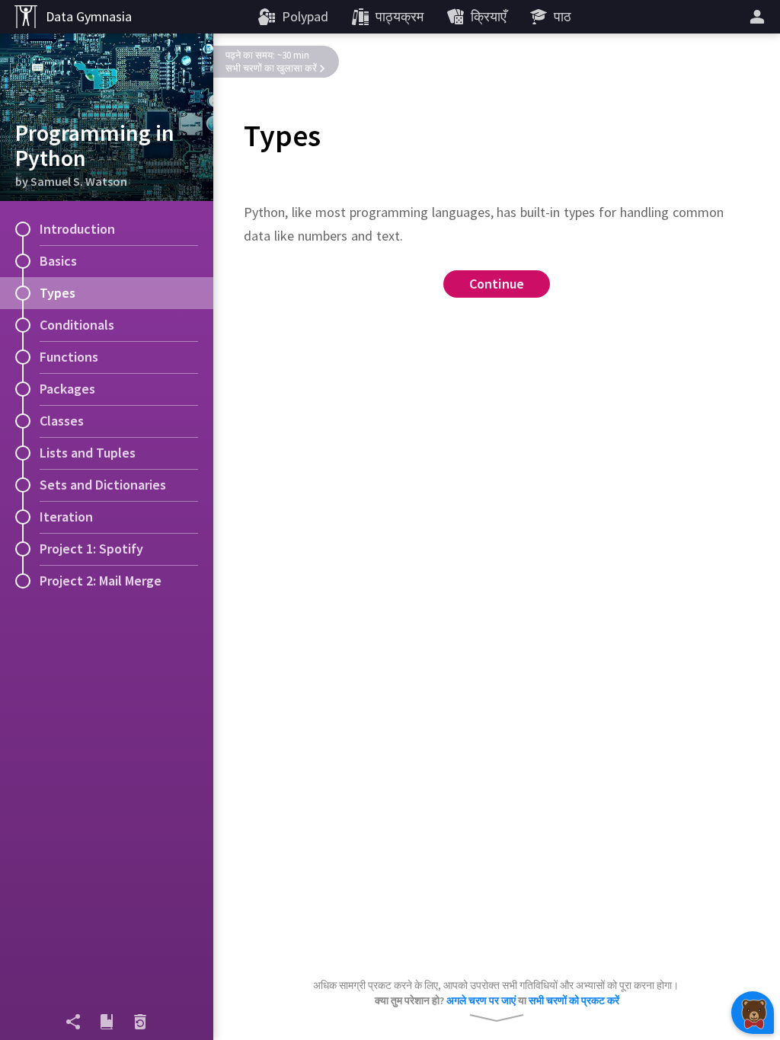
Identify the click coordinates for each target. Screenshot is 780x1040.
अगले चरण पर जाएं (481, 1000)
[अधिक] (759, 16)
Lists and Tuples (88, 452)
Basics (58, 261)
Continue (497, 283)
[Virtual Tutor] (752, 1012)
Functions (69, 356)
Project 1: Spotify (91, 548)
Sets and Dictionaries (103, 484)
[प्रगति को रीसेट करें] (140, 1021)
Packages (67, 388)
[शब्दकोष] (106, 1021)
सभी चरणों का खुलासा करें (271, 68)
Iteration (66, 516)
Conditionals (77, 324)
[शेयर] (73, 1021)
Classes (62, 420)
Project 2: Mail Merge (100, 580)
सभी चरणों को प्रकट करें (574, 1000)
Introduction (77, 229)
